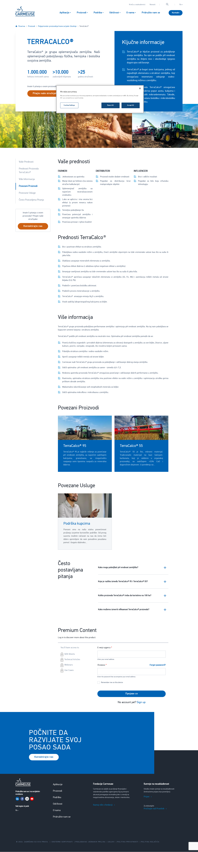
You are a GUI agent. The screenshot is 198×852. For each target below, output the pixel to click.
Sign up (141, 702)
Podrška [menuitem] (98, 13)
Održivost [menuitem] (114, 13)
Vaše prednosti (26, 162)
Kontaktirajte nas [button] (32, 226)
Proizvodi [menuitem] (81, 13)
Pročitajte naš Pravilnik (154, 809)
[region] (100, 99)
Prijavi (146, 797)
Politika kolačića (150, 842)
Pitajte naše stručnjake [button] (45, 93)
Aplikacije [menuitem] (64, 13)
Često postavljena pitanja (31, 200)
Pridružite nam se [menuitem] (151, 13)
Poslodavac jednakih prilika (90, 842)
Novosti (152, 5)
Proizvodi (31, 26)
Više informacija (27, 179)
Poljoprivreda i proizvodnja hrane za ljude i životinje (57, 26)
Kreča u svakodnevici (137, 5)
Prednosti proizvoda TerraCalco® (29, 171)
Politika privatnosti (127, 842)
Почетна (21, 26)
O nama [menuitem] (130, 13)
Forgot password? (158, 665)
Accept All (130, 105)
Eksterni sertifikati (62, 842)
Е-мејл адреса (103, 648)
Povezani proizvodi (28, 186)
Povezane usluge (27, 193)
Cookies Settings (69, 105)
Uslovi (111, 842)
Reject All (110, 105)
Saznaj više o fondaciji (103, 805)
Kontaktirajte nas (43, 757)
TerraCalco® (84, 26)
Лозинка (101, 665)
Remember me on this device (112, 683)
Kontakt (175, 13)
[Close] (140, 88)
